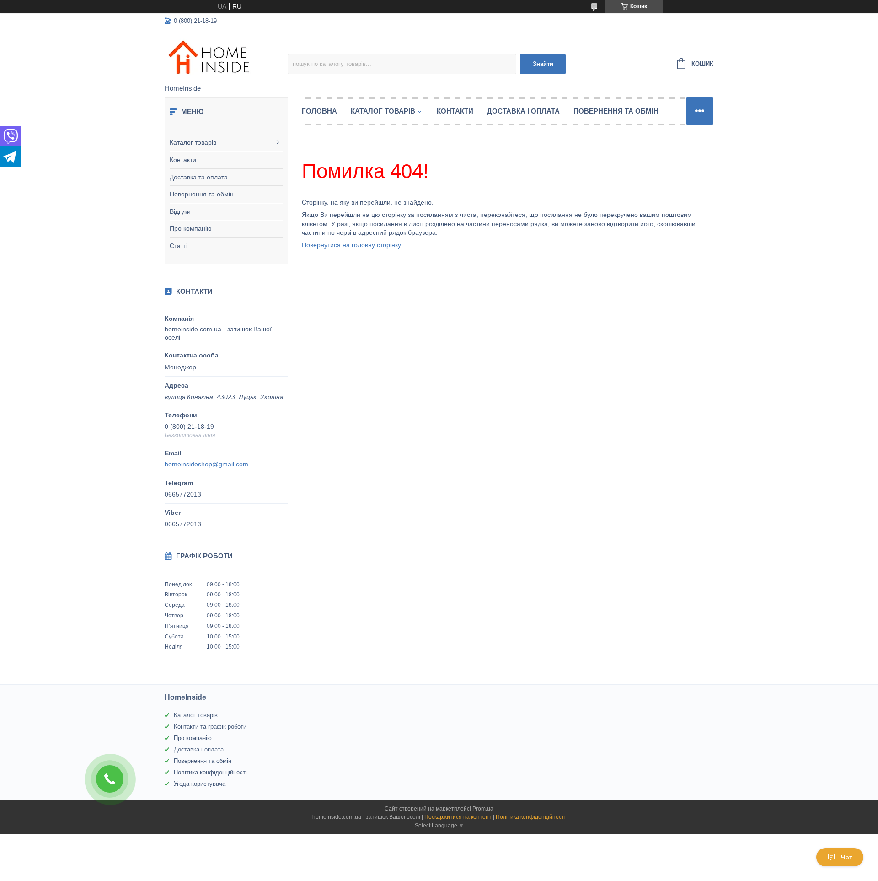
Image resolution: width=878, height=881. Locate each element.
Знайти (543, 63)
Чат (846, 857)
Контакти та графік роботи (210, 726)
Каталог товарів (193, 142)
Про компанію (191, 228)
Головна (319, 111)
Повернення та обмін (202, 194)
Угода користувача (199, 783)
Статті (178, 245)
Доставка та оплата (199, 177)
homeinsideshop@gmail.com (206, 464)
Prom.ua (482, 808)
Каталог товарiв (383, 111)
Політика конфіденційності (210, 772)
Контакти (183, 159)
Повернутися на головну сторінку (351, 245)
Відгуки (180, 211)
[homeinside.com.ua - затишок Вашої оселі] (226, 58)
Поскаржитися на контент (458, 817)
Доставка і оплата (523, 111)
